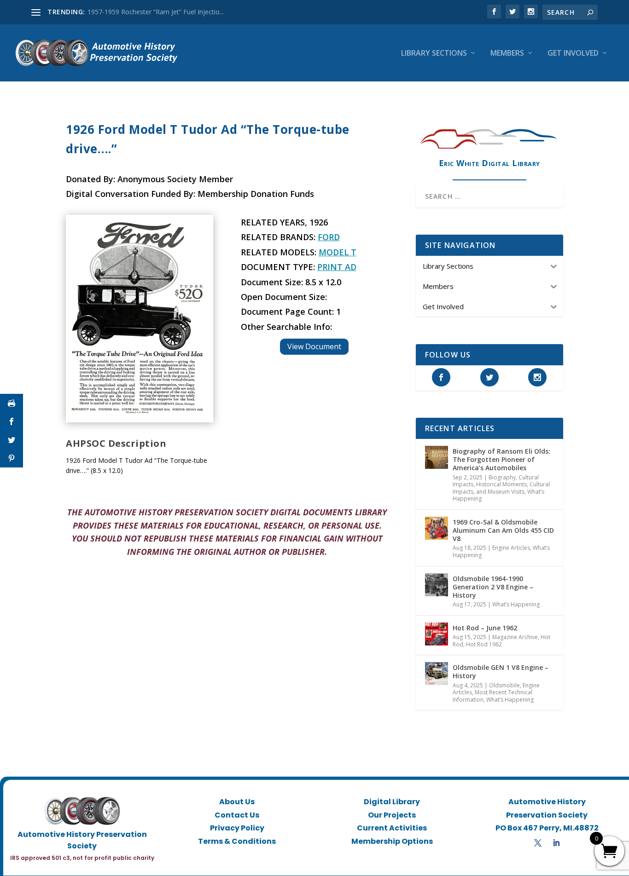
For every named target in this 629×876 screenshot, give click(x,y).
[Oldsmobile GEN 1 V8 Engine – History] (436, 673)
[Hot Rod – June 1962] (436, 633)
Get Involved (573, 53)
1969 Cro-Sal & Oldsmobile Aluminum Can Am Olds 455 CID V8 (503, 530)
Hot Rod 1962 (484, 644)
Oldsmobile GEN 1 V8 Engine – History (500, 671)
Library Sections (434, 53)
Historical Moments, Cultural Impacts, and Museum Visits (501, 488)
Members (507, 53)
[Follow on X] (537, 843)
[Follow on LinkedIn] (556, 843)
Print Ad (336, 266)
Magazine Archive (515, 637)
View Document (314, 346)
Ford (329, 236)
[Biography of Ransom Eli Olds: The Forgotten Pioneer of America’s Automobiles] (436, 457)
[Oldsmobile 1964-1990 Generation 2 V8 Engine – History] (436, 584)
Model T (337, 252)
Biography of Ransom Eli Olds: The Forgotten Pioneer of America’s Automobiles (501, 459)
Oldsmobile (504, 685)
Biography (502, 477)
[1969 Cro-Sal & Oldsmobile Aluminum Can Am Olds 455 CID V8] (436, 528)
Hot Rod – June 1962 (485, 627)
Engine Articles (511, 548)
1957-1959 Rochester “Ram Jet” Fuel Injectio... (155, 11)
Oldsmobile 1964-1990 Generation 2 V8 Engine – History (493, 586)
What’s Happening (516, 604)
